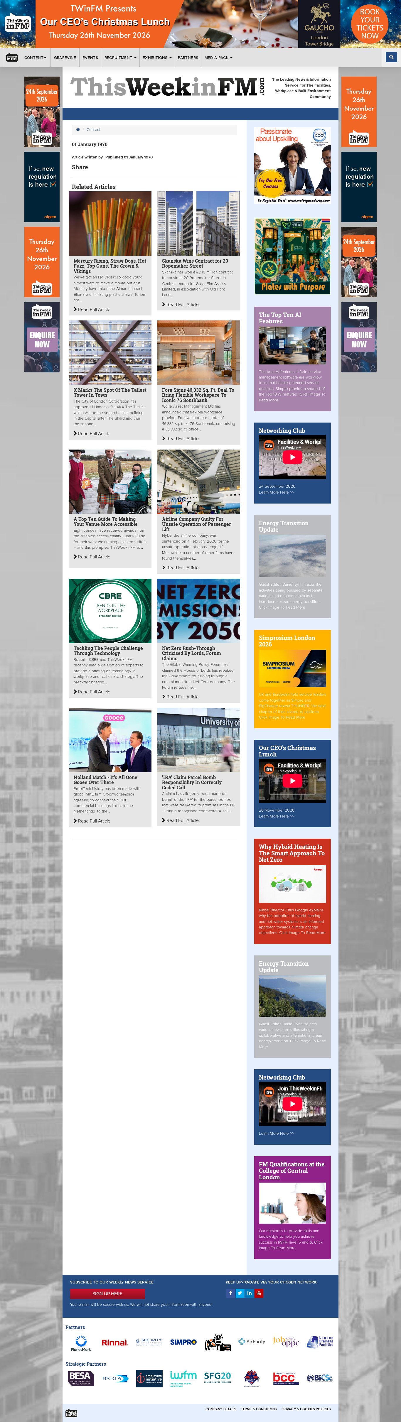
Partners (188, 57)
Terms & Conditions (259, 1409)
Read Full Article (93, 310)
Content (33, 57)
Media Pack (217, 57)
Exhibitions (156, 57)
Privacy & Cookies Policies (306, 1409)
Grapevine (65, 57)
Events (90, 57)
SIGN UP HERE (107, 1294)
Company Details (220, 1409)
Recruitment (119, 57)
